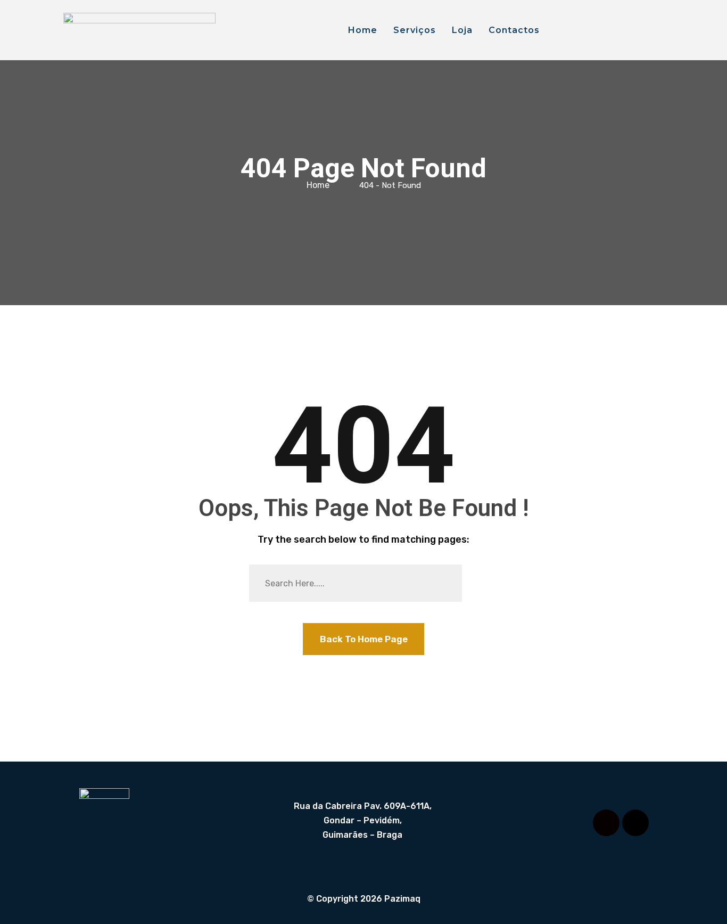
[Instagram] (635, 822)
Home (362, 30)
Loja (462, 30)
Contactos (514, 30)
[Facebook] (606, 822)
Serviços (414, 30)
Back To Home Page (364, 639)
